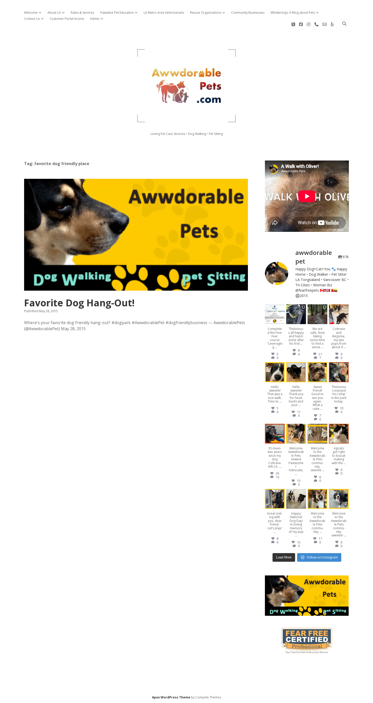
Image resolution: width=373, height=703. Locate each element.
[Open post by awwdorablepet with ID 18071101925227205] (339, 372)
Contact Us (32, 18)
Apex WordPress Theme (171, 697)
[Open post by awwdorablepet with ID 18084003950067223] (275, 372)
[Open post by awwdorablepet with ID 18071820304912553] (317, 434)
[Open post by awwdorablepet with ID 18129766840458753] (275, 499)
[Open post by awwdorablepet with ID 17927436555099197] (296, 499)
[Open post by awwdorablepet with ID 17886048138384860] (296, 372)
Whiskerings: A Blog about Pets (292, 12)
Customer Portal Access (67, 18)
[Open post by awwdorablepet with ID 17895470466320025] (275, 434)
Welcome (31, 12)
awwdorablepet (274, 308)
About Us (54, 12)
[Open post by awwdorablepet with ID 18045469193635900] (339, 499)
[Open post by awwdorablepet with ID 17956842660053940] (317, 314)
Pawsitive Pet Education (117, 12)
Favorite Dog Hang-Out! (136, 235)
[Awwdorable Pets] (186, 121)
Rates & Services (82, 12)
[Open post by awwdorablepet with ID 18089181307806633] (317, 499)
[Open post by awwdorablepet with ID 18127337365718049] (296, 314)
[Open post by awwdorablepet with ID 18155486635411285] (275, 314)
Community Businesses (247, 12)
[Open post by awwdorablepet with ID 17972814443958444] (339, 314)
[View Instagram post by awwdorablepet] (281, 321)
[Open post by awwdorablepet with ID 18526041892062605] (339, 434)
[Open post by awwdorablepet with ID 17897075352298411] (296, 434)
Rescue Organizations (205, 12)
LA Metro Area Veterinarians (164, 12)
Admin (94, 18)
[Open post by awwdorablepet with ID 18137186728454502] (317, 372)
